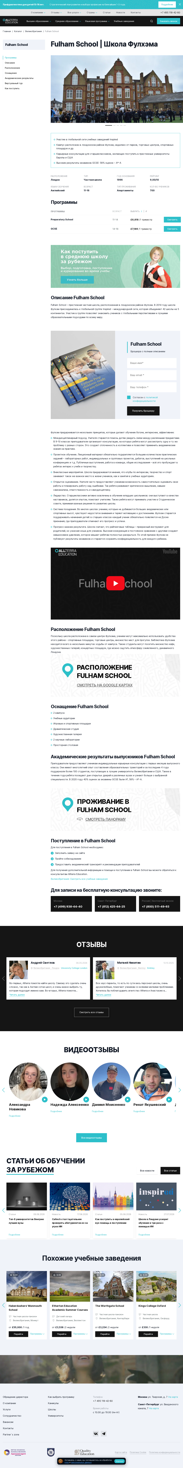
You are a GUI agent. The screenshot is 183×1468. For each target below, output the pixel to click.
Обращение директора (15, 1397)
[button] (108, 125)
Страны (91, 12)
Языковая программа (96, 21)
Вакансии (8, 1422)
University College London (74, 968)
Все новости (147, 1170)
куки (67, 1462)
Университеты (55, 1415)
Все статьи (170, 1170)
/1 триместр (141, 219)
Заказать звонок (168, 21)
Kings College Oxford (152, 1305)
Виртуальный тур (14, 83)
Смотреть (172, 219)
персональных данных (81, 1462)
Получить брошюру (143, 410)
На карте (173, 1397)
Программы (11, 57)
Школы (52, 1409)
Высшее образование (37, 21)
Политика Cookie (138, 1452)
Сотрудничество (12, 1415)
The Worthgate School (109, 1305)
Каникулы (53, 1403)
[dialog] (91, 1461)
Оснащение (11, 73)
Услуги (6, 1409)
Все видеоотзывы (91, 1137)
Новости (120, 12)
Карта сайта (121, 1452)
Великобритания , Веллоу (133, 968)
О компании (37, 12)
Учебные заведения (124, 21)
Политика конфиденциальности (164, 1452)
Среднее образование (66, 21)
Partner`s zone (11, 1434)
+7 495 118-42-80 (170, 12)
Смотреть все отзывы (91, 1012)
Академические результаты (19, 78)
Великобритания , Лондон (46, 968)
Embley (151, 968)
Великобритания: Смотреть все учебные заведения (79, 878)
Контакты (136, 12)
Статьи (106, 12)
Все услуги (73, 12)
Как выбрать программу (61, 1397)
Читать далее (17, 994)
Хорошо (119, 1461)
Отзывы (55, 12)
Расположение (12, 68)
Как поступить (12, 88)
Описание (10, 63)
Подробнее (167, 4)
